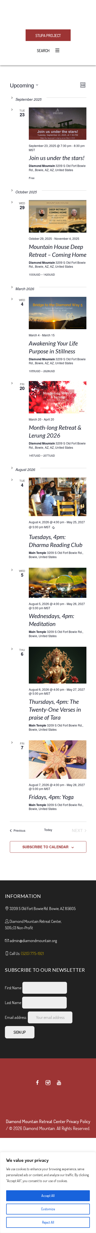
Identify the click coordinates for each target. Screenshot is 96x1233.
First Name (13, 987)
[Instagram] (48, 1082)
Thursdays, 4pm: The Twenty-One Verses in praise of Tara (55, 709)
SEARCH (42, 50)
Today (48, 830)
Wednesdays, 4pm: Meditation (51, 619)
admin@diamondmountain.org (33, 940)
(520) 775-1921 (32, 953)
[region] (48, 1192)
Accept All (48, 1195)
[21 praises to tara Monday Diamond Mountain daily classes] (57, 665)
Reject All (48, 1222)
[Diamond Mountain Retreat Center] (48, 14)
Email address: (16, 1017)
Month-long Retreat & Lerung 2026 (55, 431)
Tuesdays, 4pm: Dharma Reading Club (55, 540)
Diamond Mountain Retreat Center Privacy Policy (48, 1121)
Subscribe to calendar (45, 846)
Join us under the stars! (57, 157)
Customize (48, 1209)
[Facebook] (37, 1082)
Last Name (13, 1002)
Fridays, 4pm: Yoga (51, 796)
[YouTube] (59, 1082)
